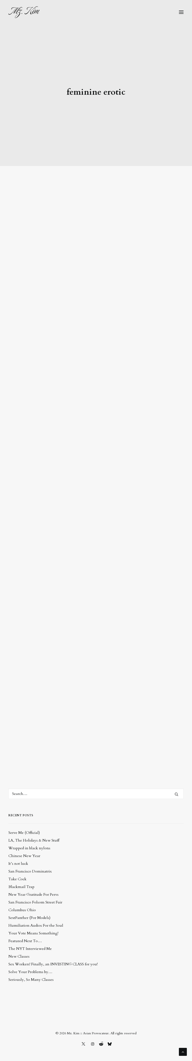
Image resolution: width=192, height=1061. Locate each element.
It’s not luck (18, 863)
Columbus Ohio (22, 910)
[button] (181, 12)
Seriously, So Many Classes (31, 979)
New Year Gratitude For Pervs (33, 894)
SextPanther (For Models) (29, 917)
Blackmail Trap (21, 886)
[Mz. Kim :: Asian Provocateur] (24, 12)
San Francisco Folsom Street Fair (35, 902)
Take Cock (17, 879)
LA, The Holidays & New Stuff (33, 840)
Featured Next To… (25, 941)
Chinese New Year (24, 855)
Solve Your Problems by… (30, 971)
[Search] (96, 794)
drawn (156, 424)
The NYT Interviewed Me (30, 948)
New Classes (19, 956)
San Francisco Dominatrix (30, 871)
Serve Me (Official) (24, 832)
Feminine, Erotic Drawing (50, 414)
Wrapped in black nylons (29, 848)
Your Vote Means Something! (33, 933)
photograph (27, 431)
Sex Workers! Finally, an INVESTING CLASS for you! (53, 964)
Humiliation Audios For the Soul (35, 925)
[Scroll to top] (183, 1051)
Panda (25, 697)
